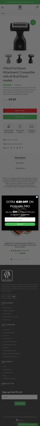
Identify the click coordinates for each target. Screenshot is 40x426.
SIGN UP (20, 224)
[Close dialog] (37, 197)
